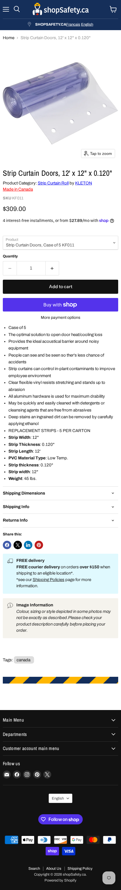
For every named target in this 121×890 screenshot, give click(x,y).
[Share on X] (18, 545)
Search (34, 869)
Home (8, 37)
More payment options (60, 317)
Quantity (10, 256)
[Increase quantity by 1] (52, 268)
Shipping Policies (48, 579)
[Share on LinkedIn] (28, 545)
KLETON (83, 183)
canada (23, 660)
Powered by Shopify (60, 880)
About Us (53, 869)
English (87, 24)
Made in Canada (18, 189)
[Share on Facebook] (7, 545)
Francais (73, 24)
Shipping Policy (80, 869)
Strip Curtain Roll (53, 183)
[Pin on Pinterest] (39, 545)
